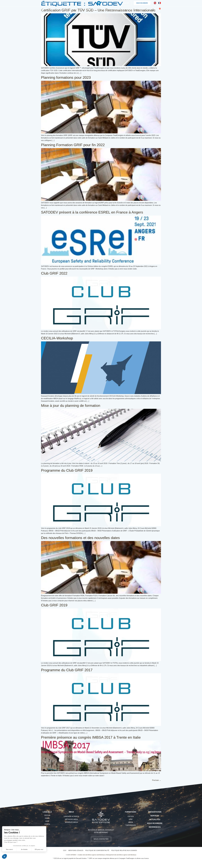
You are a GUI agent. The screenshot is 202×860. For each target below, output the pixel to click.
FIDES (47, 818)
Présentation (53, 10)
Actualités (131, 10)
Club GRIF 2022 (54, 273)
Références (119, 10)
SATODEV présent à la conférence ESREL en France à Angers (92, 212)
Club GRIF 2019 (54, 605)
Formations (90, 10)
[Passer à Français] (159, 3)
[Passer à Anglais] (155, 3)
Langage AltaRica (71, 816)
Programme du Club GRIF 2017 (66, 670)
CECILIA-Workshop (57, 338)
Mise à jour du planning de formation (70, 405)
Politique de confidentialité (97, 850)
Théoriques (130, 825)
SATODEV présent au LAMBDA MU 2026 (57, 3)
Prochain (156, 780)
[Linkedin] (99, 3)
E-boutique (143, 10)
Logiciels (66, 10)
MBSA (78, 10)
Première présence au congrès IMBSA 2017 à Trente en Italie (91, 737)
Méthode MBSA (71, 819)
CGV (64, 850)
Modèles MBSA (71, 822)
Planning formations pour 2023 (66, 77)
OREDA (47, 824)
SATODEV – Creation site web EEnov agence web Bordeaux (87, 855)
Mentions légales (75, 850)
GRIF (47, 821)
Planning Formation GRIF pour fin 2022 (73, 145)
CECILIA (47, 815)
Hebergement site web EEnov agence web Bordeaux (121, 855)
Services (104, 10)
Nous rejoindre (154, 823)
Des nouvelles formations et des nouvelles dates (80, 538)
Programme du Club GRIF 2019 (66, 470)
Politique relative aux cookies (124, 850)
